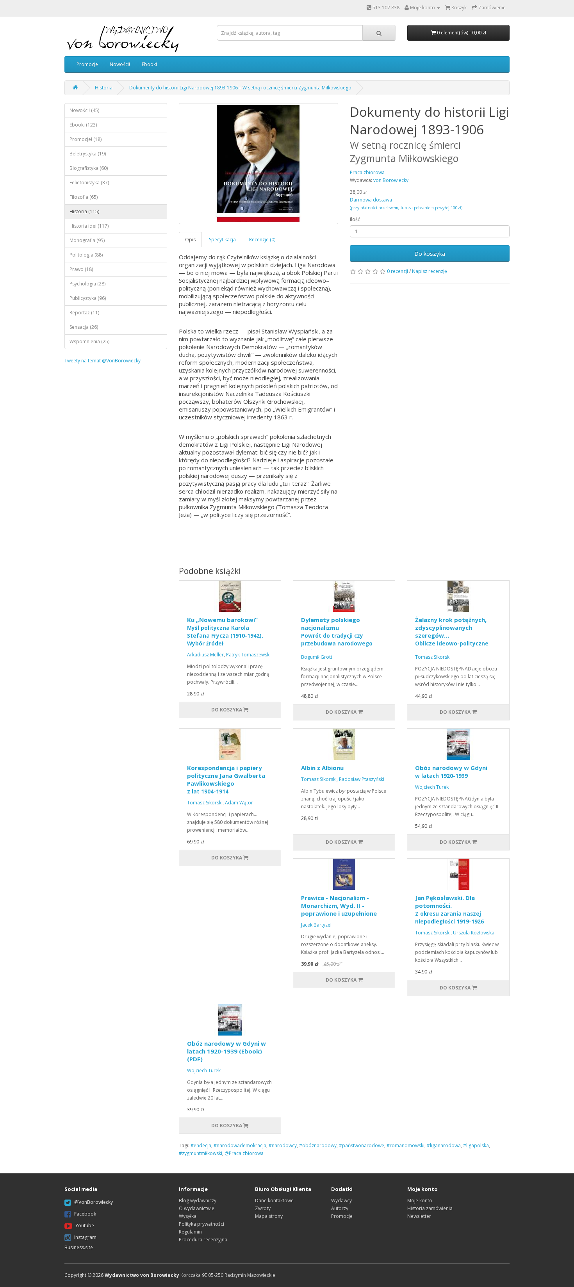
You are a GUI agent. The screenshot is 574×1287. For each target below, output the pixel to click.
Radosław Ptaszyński (361, 779)
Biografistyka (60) (89, 168)
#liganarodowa (444, 1145)
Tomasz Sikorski (433, 657)
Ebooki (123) (83, 124)
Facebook (85, 1213)
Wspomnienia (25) (89, 341)
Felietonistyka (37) (89, 182)
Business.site (78, 1247)
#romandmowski (405, 1145)
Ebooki (149, 64)
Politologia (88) (86, 254)
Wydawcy (341, 1200)
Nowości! (120, 64)
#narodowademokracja (240, 1145)
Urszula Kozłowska (473, 932)
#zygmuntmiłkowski (200, 1153)
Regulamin (190, 1231)
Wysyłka (187, 1216)
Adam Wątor (239, 802)
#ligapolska (476, 1145)
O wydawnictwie (196, 1208)
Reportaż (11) (84, 312)
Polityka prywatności (201, 1224)
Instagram (85, 1237)
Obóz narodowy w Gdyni (451, 771)
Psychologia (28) (87, 283)
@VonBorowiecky (93, 1202)
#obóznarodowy (318, 1145)
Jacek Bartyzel (316, 925)
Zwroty (263, 1208)
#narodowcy (283, 1145)
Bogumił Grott (316, 657)
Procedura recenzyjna (203, 1239)
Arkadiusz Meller (205, 654)
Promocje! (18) (86, 139)
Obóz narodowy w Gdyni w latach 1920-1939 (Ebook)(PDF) (226, 1051)
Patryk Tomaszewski (248, 654)
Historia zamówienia (430, 1208)
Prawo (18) (81, 269)
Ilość (355, 219)
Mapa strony (269, 1216)
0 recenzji (397, 271)
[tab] (191, 239)
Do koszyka (429, 253)
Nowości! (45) (84, 110)
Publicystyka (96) (88, 298)
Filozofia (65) (84, 197)
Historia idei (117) (89, 226)
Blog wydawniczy (197, 1200)
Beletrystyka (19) (88, 153)
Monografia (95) (87, 240)
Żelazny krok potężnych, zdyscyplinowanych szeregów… (457, 643)
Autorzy (339, 1208)
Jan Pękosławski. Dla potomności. (449, 909)
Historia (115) (84, 211)
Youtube (84, 1225)
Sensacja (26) (84, 327)
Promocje (87, 64)
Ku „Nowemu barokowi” (225, 631)
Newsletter (419, 1216)
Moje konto (419, 1200)
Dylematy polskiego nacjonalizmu (337, 635)
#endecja (201, 1145)
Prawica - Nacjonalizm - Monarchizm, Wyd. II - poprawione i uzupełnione (339, 905)
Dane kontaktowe (274, 1200)
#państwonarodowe (361, 1145)
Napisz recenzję (429, 271)
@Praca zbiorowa (244, 1153)
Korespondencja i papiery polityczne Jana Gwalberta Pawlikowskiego (226, 779)
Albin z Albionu (322, 768)
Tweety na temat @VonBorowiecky (102, 360)
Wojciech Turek (432, 787)
